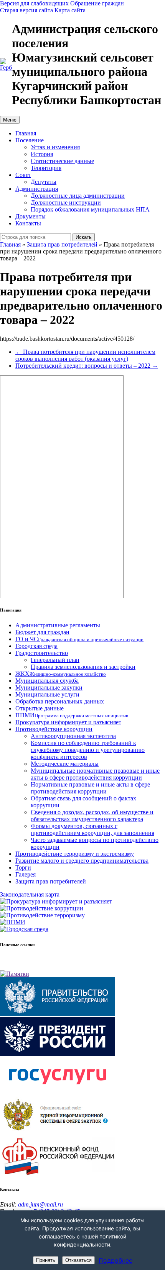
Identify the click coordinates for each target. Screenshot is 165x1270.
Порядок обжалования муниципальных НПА (90, 209)
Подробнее (115, 1260)
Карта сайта (70, 10)
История (42, 154)
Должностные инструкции (66, 202)
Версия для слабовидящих (34, 3)
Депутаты (43, 181)
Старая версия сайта (26, 10)
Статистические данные (62, 161)
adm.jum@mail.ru (40, 1204)
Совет (23, 175)
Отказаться (78, 1260)
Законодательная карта (29, 894)
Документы (30, 216)
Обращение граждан (97, 3)
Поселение (29, 140)
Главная (25, 133)
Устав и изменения (55, 147)
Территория (46, 168)
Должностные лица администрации (78, 195)
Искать (84, 237)
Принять (45, 1260)
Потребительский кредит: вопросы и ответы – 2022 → (86, 365)
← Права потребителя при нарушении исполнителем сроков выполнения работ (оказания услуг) (85, 355)
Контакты (28, 223)
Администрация (36, 188)
